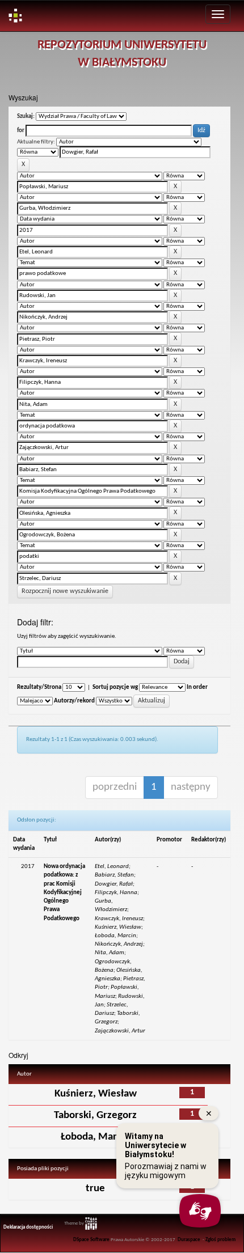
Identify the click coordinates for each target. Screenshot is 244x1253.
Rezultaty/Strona (39, 687)
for (20, 131)
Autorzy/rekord (74, 701)
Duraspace (189, 1240)
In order (197, 687)
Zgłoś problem (220, 1240)
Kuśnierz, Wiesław (95, 1094)
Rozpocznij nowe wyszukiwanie (65, 591)
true (95, 1188)
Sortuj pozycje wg (115, 687)
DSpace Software (91, 1240)
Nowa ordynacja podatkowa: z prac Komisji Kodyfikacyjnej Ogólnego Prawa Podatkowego (64, 892)
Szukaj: (26, 116)
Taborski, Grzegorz (95, 1115)
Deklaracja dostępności (28, 1227)
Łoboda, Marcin (95, 1137)
